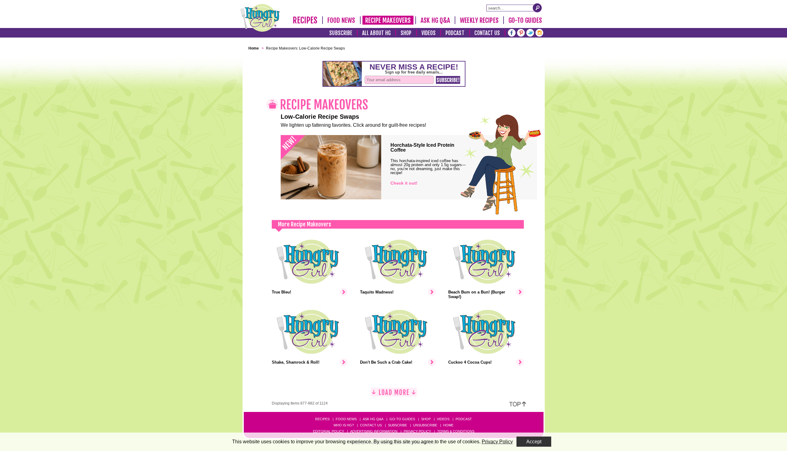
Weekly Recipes (479, 20)
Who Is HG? (344, 425)
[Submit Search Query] (537, 7)
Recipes (305, 20)
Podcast (455, 33)
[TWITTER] (530, 32)
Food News (341, 20)
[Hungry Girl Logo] (260, 18)
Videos (428, 33)
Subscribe (340, 33)
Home (448, 425)
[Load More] (394, 394)
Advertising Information (373, 431)
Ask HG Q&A (435, 20)
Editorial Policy (328, 431)
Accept (533, 441)
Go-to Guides (402, 419)
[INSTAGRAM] (539, 32)
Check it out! (403, 183)
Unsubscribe (425, 425)
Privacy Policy (417, 431)
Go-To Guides (525, 20)
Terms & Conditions (455, 431)
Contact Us (487, 33)
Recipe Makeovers (388, 20)
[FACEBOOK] (512, 32)
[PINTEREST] (521, 32)
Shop (406, 33)
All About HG (376, 33)
